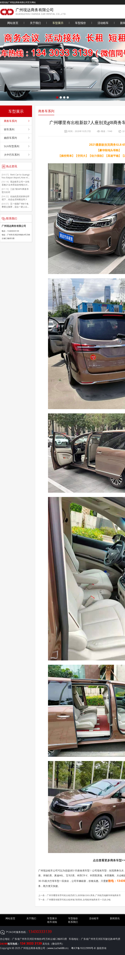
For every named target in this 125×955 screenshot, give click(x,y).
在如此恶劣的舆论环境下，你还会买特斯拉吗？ (15, 198)
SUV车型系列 (11, 146)
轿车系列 (9, 129)
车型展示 (57, 23)
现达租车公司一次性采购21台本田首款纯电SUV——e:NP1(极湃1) (15, 184)
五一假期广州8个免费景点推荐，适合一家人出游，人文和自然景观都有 (15, 206)
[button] (57, 97)
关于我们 (35, 23)
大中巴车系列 (12, 154)
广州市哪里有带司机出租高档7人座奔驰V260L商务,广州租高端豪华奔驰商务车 (84, 895)
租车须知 (52, 922)
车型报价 (80, 23)
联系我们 (73, 922)
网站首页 (12, 23)
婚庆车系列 (10, 138)
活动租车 (103, 23)
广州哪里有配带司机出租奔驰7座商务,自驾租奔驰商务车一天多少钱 (79, 899)
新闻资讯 (115, 918)
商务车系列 (10, 121)
